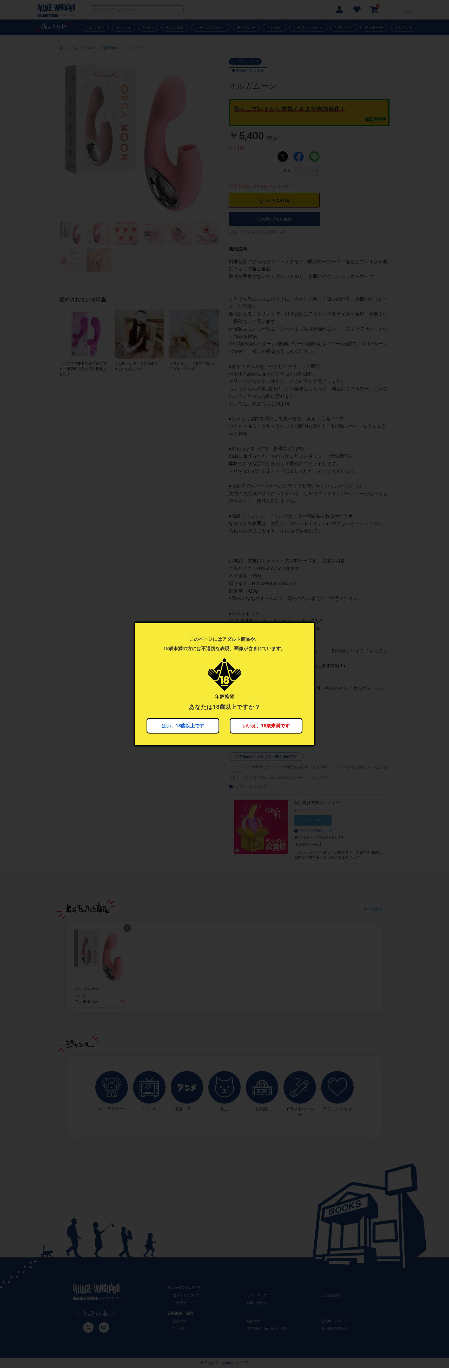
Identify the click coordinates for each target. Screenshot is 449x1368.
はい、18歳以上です (183, 725)
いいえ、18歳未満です (266, 725)
